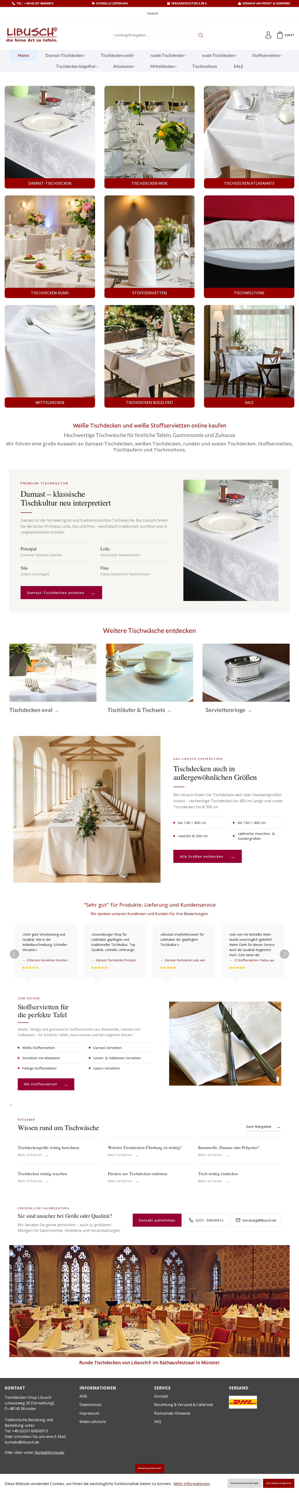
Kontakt (161, 1396)
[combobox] (154, 35)
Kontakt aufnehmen (157, 1220)
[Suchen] (201, 35)
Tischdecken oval (53, 673)
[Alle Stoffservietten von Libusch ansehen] (225, 1044)
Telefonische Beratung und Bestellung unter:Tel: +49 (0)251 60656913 (29, 1425)
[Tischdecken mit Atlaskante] (249, 137)
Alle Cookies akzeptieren (278, 1483)
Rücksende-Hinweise (172, 1413)
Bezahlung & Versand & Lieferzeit (183, 1404)
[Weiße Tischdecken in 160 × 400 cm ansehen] (86, 809)
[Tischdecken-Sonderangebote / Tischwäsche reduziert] (249, 356)
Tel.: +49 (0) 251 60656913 (34, 3)
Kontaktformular (49, 1452)
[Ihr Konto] (268, 35)
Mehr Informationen (192, 1483)
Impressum (89, 1413)
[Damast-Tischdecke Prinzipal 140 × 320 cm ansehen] (230, 540)
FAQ (157, 1421)
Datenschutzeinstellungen (245, 1483)
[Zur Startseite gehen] (31, 35)
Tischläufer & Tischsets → (139, 709)
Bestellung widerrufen (149, 1468)
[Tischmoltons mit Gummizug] (249, 246)
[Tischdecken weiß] (149, 137)
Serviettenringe (246, 673)
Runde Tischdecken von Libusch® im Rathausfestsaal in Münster (149, 1363)
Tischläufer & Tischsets (149, 673)
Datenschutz (90, 1404)
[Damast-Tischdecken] (50, 137)
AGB (83, 1396)
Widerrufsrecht (92, 1421)
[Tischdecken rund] (50, 246)
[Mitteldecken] (50, 356)
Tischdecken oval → (34, 709)
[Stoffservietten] (149, 246)
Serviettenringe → (229, 709)
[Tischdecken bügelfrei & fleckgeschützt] (149, 356)
